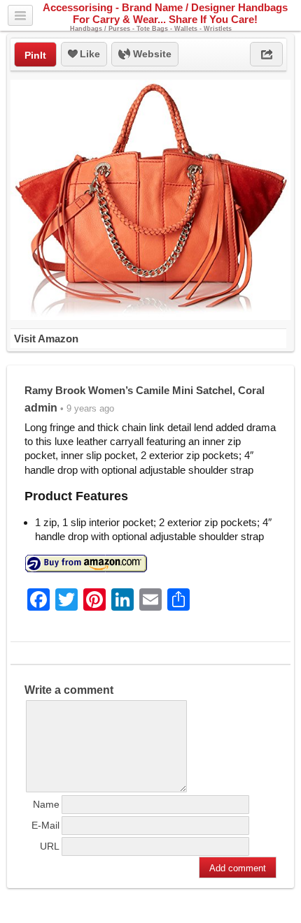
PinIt (35, 55)
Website (151, 53)
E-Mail (45, 825)
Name (46, 804)
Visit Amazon (46, 338)
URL (49, 846)
